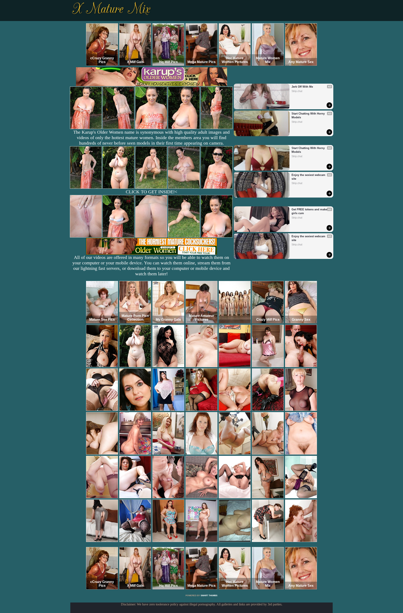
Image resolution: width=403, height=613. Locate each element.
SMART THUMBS (209, 595)
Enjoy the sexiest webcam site (309, 176)
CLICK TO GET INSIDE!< (151, 191)
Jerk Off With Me (302, 86)
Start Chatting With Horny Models (309, 115)
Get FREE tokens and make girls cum (310, 211)
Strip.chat (297, 91)
